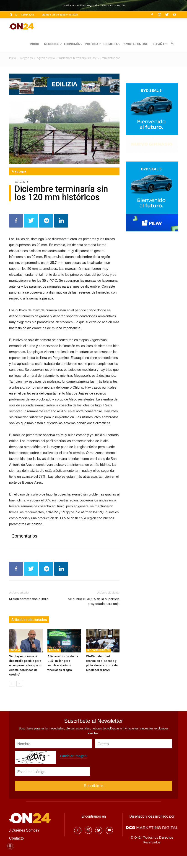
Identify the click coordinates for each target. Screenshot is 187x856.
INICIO (34, 44)
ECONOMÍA (72, 44)
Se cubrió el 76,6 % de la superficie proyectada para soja (93, 601)
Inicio (12, 58)
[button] (172, 43)
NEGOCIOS (51, 44)
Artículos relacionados (29, 619)
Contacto (16, 838)
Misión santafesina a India (28, 599)
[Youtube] (174, 14)
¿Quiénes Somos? (24, 830)
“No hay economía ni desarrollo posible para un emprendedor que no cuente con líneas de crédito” (25, 665)
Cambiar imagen (73, 756)
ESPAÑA (158, 44)
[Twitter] (167, 14)
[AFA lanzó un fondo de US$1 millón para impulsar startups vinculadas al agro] (64, 640)
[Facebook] (151, 14)
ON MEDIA (110, 44)
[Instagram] (159, 14)
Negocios (26, 58)
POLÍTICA (91, 44)
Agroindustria (46, 58)
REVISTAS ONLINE (135, 44)
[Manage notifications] (10, 846)
